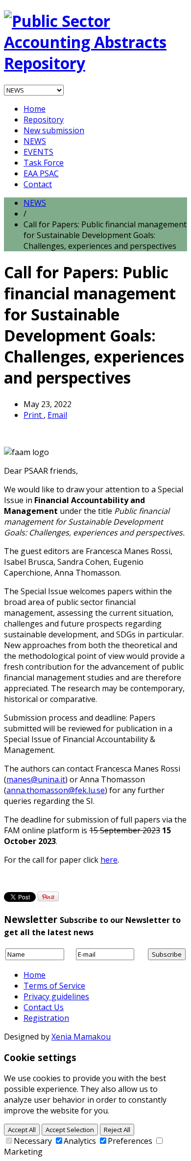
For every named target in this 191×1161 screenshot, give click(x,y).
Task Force (44, 162)
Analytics (80, 1141)
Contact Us (44, 1007)
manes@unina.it (35, 779)
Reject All (117, 1129)
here (109, 859)
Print (34, 415)
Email (57, 415)
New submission (54, 130)
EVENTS (38, 151)
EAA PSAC (41, 173)
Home (35, 108)
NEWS (35, 141)
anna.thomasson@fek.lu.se (55, 790)
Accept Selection (70, 1129)
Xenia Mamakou (81, 1036)
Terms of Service (54, 985)
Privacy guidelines (56, 996)
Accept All (22, 1129)
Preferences (130, 1141)
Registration (46, 1018)
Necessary (33, 1141)
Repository (44, 119)
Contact (38, 184)
